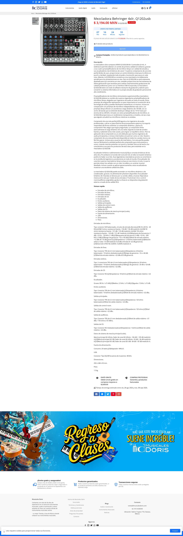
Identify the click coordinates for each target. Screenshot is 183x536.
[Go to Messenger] (102, 394)
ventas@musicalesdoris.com (137, 506)
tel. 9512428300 (137, 509)
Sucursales (76, 502)
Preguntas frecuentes (76, 514)
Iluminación (103, 8)
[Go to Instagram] (36, 2)
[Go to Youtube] (45, 2)
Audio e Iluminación (106, 507)
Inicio (32, 13)
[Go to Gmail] (118, 394)
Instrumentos (69, 8)
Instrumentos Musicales (106, 510)
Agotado (123, 49)
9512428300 (146, 2)
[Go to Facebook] (33, 2)
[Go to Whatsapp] (42, 2)
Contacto (76, 516)
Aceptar (175, 531)
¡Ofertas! (115, 8)
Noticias (106, 512)
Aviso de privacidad (76, 511)
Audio (93, 8)
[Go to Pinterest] (113, 394)
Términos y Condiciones (76, 505)
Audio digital (83, 8)
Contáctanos (136, 2)
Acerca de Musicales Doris (76, 499)
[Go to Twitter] (39, 2)
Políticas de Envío (76, 508)
